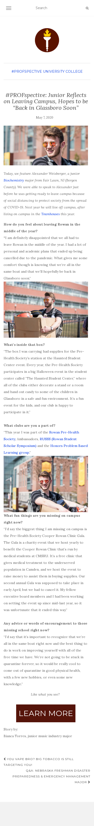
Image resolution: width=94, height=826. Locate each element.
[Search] (87, 8)
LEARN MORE (46, 713)
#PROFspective (27, 71)
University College (63, 71)
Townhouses (50, 214)
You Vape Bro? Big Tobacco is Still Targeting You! (39, 762)
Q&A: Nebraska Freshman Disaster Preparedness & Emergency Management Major (51, 776)
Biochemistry (14, 180)
